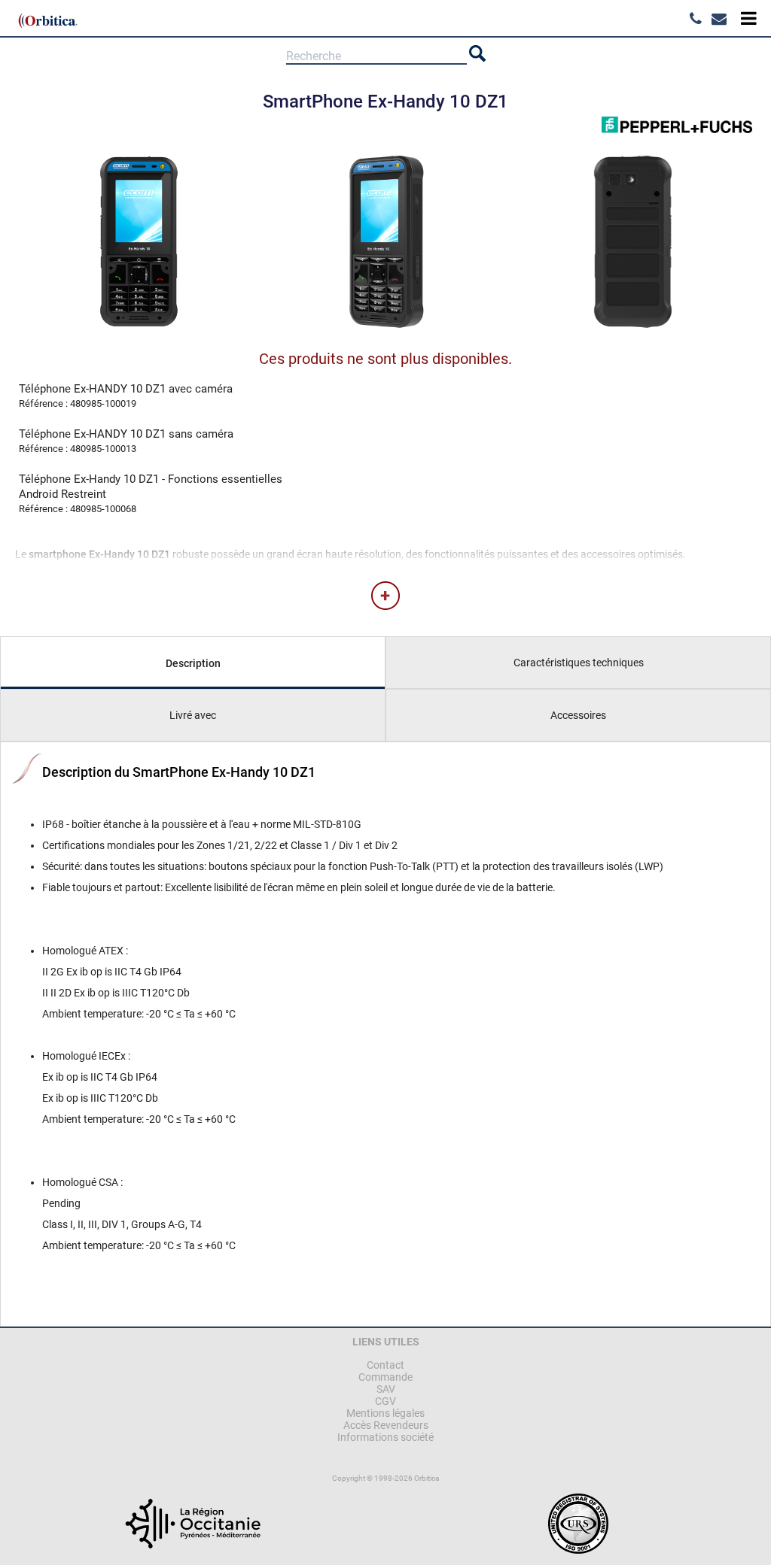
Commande (385, 1377)
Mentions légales (385, 1413)
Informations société (385, 1437)
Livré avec (192, 715)
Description (193, 663)
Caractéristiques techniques (578, 663)
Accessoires (578, 715)
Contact (385, 1365)
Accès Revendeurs (385, 1425)
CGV (385, 1401)
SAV (385, 1389)
